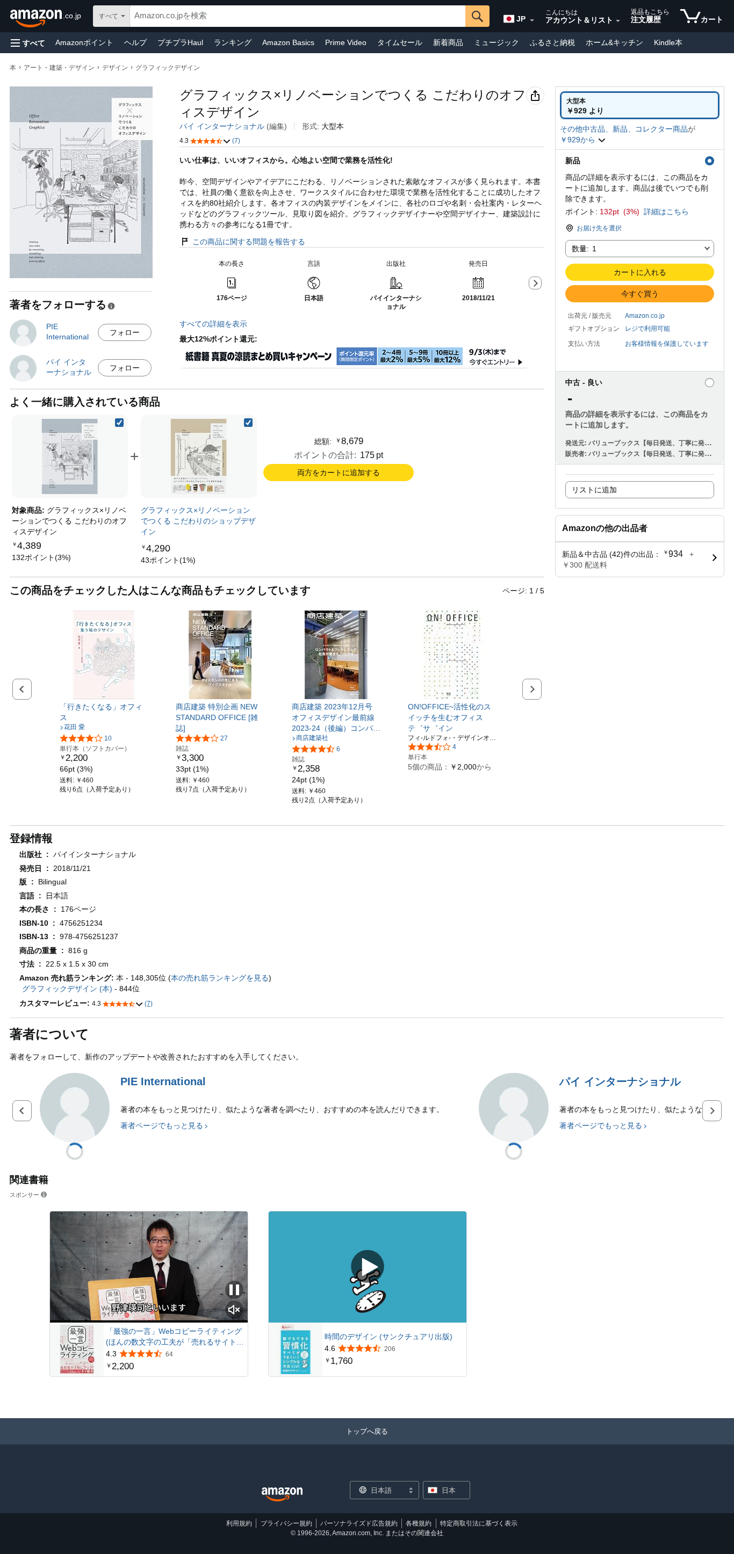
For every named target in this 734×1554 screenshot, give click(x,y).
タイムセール (399, 42)
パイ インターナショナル (221, 126)
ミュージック (496, 42)
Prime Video (345, 42)
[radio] (639, 105)
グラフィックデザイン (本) (67, 988)
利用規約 (239, 1523)
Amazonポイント (84, 42)
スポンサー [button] (24, 1194)
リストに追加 (594, 489)
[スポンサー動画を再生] (367, 1267)
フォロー (125, 332)
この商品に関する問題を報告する (248, 241)
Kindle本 (668, 42)
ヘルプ (135, 42)
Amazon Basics (288, 42)
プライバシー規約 (286, 1523)
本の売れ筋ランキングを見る (220, 978)
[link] (41, 557)
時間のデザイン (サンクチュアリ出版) (388, 1336)
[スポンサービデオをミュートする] (234, 1310)
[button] (28, 42)
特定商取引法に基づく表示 (478, 1523)
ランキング (232, 42)
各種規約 (418, 1523)
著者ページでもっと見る (161, 1125)
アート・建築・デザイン (59, 67)
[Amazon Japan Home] (282, 1495)
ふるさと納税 (552, 42)
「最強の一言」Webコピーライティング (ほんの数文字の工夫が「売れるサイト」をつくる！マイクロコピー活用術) (175, 1337)
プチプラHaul (180, 42)
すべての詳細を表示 (213, 323)
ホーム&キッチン (614, 42)
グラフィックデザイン (167, 67)
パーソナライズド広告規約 (359, 1523)
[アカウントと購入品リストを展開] (618, 21)
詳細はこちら (666, 211)
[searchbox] (297, 16)
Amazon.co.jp (645, 315)
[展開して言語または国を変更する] (532, 20)
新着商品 (448, 42)
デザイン (115, 67)
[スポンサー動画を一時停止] (234, 1291)
